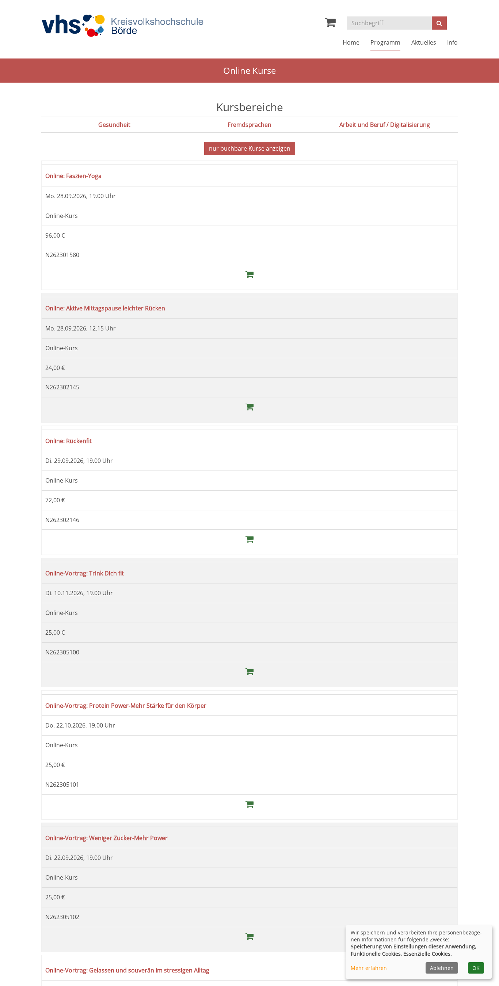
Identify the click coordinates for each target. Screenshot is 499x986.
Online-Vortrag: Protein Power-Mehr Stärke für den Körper (140, 705)
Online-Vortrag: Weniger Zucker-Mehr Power (118, 837)
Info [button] (452, 42)
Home (351, 42)
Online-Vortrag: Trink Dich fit (92, 573)
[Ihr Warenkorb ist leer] (330, 24)
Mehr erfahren (369, 967)
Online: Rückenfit (73, 440)
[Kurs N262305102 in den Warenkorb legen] (249, 936)
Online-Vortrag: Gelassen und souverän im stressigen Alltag (142, 970)
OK (476, 967)
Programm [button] (385, 42)
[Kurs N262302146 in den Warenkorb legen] (249, 539)
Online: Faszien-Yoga (79, 175)
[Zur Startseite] (122, 26)
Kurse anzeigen (249, 148)
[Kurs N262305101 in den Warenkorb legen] (249, 804)
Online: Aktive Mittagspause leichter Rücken (117, 308)
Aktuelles (423, 42)
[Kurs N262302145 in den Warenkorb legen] (249, 406)
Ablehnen (442, 967)
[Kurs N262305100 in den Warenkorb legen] (249, 671)
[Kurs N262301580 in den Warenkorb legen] (249, 274)
